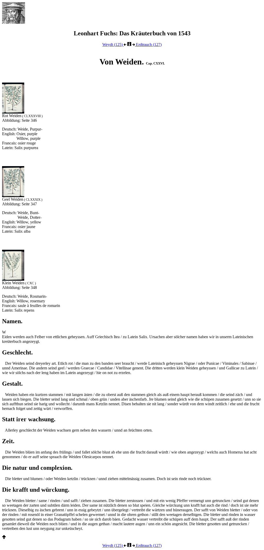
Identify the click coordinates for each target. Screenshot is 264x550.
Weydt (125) (113, 44)
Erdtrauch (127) (148, 44)
